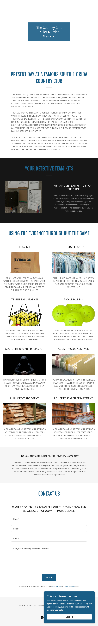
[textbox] (49, 519)
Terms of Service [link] (69, 586)
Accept (69, 617)
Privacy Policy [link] (56, 586)
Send (49, 577)
